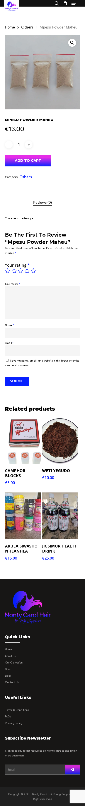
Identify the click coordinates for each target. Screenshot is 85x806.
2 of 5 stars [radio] (14, 270)
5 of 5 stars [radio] (33, 270)
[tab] (42, 203)
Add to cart (28, 161)
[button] (73, 3)
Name (9, 325)
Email (9, 342)
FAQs (8, 716)
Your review (12, 283)
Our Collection (14, 662)
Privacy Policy (13, 723)
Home (10, 27)
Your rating (17, 265)
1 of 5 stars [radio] (8, 270)
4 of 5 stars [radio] (27, 270)
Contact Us (12, 682)
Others (27, 27)
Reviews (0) (42, 202)
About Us (10, 656)
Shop (8, 669)
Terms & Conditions (17, 709)
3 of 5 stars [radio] (21, 270)
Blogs (8, 675)
